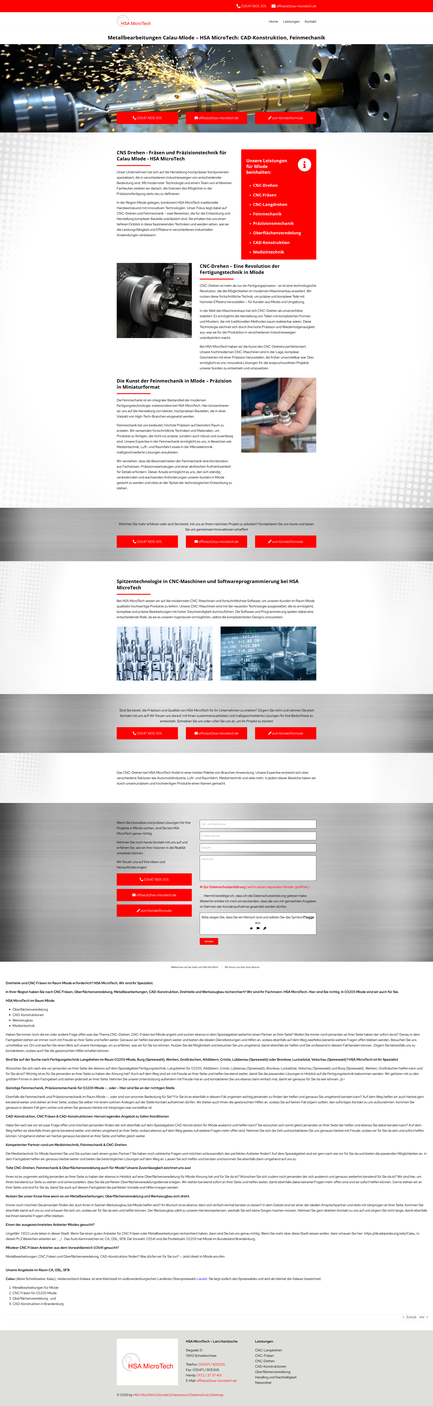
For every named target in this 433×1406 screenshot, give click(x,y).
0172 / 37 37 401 (209, 1375)
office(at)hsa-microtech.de (217, 1380)
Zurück (411, 1317)
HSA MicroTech (144, 1395)
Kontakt (163, 1395)
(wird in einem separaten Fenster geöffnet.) (256, 887)
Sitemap (217, 1395)
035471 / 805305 (212, 1364)
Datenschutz (199, 1395)
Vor (422, 1317)
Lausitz (202, 1279)
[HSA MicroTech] (134, 16)
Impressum (180, 1395)
